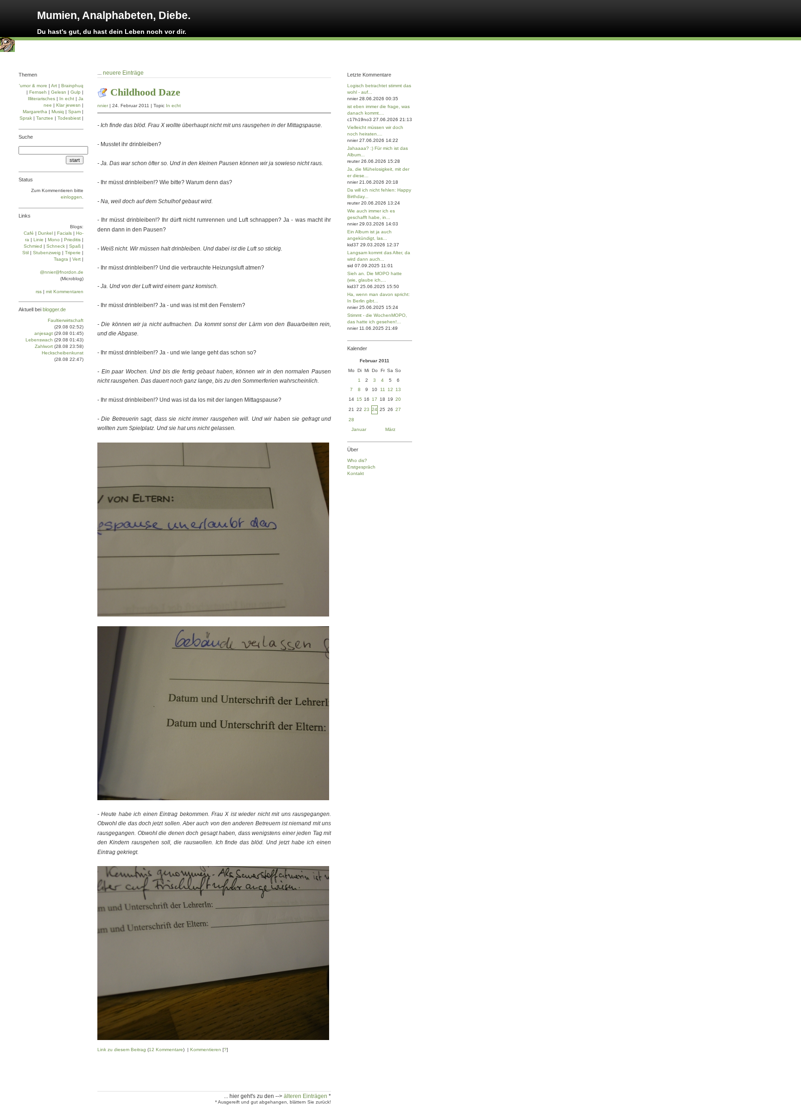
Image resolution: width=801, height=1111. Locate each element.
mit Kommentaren (64, 291)
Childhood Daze (145, 92)
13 (398, 389)
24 (374, 409)
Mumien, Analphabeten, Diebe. (114, 15)
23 (366, 409)
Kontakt (355, 473)
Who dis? (357, 460)
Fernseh (38, 92)
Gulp (75, 92)
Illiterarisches (41, 98)
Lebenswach (39, 339)
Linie (38, 239)
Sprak (25, 118)
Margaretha (35, 111)
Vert (76, 259)
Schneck (55, 246)
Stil (25, 252)
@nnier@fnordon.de (61, 272)
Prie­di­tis (72, 239)
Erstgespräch (361, 466)
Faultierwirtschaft (65, 320)
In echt (173, 105)
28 (351, 419)
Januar (358, 429)
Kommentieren (205, 1049)
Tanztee (44, 118)
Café (29, 233)
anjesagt (43, 333)
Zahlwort (44, 346)
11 (382, 389)
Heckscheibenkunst (62, 352)
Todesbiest (69, 118)
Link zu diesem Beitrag (121, 1049)
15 (359, 399)
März (390, 429)
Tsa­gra (61, 259)
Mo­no (54, 239)
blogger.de (54, 309)
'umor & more (33, 85)
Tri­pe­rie (73, 252)
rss (39, 291)
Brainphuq (72, 85)
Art (54, 85)
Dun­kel (45, 233)
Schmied (33, 246)
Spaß (75, 246)
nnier (102, 105)
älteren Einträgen (306, 1096)
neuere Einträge (123, 73)
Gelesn (58, 92)
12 (390, 389)
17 (374, 399)
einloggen (71, 196)
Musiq (57, 111)
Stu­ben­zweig (47, 252)
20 (398, 399)
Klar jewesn (68, 105)
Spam (74, 111)
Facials (64, 233)
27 (398, 409)
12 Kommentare (166, 1049)
